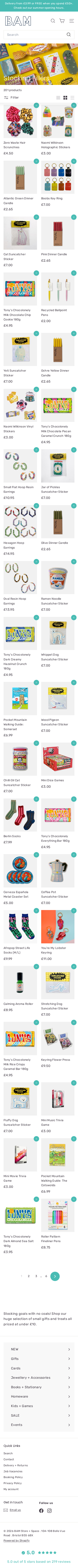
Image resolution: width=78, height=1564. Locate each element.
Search (8, 1453)
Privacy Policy (13, 1483)
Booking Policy (13, 1477)
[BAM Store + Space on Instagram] (49, 1511)
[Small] (65, 98)
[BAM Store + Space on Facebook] (41, 1511)
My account (11, 1489)
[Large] (58, 98)
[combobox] (39, 34)
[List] (72, 98)
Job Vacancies (13, 1471)
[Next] (55, 1276)
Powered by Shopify (17, 1540)
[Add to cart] (36, 105)
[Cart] (62, 21)
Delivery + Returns (16, 1465)
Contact (9, 1459)
